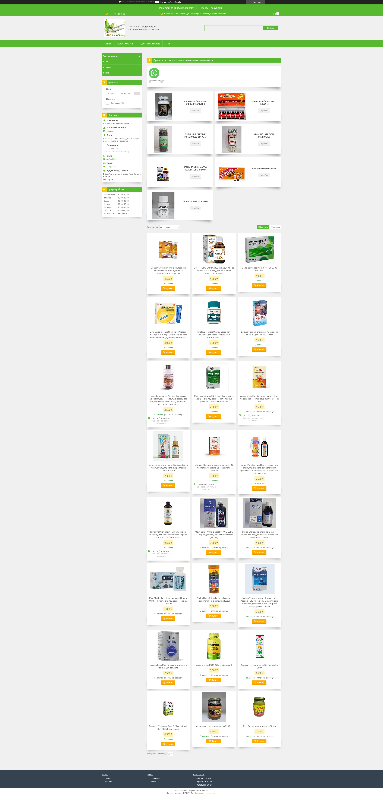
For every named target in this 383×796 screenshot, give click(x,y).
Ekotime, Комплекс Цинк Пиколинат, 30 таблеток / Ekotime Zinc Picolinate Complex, (214, 468)
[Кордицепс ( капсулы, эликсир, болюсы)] (163, 106)
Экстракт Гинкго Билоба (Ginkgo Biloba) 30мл (260, 666)
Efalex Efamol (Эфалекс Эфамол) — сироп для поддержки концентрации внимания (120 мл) (259, 534)
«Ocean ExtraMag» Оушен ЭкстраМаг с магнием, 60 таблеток (168, 666)
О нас (167, 44)
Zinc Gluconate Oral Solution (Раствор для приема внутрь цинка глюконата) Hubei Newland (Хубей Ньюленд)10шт (168, 334)
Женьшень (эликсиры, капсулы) (264, 102)
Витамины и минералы (263, 168)
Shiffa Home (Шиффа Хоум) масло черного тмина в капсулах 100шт (213, 599)
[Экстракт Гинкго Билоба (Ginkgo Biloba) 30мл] (259, 646)
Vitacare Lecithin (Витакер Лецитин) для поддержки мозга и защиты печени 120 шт (259, 399)
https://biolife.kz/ (110, 159)
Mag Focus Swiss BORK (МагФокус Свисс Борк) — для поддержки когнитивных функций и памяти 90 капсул (214, 399)
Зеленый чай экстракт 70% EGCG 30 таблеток (259, 269)
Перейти (195, 110)
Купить (169, 288)
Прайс (106, 73)
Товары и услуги (125, 44)
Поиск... (270, 28)
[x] (162, 80)
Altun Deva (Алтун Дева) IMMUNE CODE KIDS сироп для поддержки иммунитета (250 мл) (213, 534)
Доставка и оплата (150, 44)
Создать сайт (166, 2)
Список (276, 227)
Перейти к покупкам (210, 8)
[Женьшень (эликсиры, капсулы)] (232, 106)
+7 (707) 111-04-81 (204, 778)
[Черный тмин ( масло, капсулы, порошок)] (163, 172)
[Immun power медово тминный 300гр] (214, 707)
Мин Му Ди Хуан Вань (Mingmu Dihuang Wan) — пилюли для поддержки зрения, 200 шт (168, 601)
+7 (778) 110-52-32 (204, 782)
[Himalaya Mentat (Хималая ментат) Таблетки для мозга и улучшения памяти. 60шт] (214, 313)
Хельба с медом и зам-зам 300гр (259, 726)
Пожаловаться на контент (205, 793)
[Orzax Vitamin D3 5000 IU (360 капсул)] (214, 646)
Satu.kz (205, 790)
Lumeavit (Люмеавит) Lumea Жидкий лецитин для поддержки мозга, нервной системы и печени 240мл (168, 534)
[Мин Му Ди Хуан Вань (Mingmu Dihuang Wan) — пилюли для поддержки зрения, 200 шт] (168, 579)
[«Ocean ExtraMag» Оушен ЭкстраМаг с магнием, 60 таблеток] (168, 646)
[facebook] (154, 80)
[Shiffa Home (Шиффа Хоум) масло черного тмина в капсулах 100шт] (214, 579)
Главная (108, 44)
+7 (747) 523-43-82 (204, 785)
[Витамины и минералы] (232, 172)
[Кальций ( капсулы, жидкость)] (232, 139)
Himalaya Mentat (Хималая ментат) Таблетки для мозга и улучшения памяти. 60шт (214, 334)
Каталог (108, 782)
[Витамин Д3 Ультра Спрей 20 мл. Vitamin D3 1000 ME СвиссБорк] (168, 707)
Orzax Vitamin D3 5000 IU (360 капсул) (214, 665)
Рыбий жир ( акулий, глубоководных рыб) (195, 135)
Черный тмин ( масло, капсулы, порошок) (195, 168)
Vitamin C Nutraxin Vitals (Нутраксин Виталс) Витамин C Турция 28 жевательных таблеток (168, 270)
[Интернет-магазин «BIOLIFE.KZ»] (114, 28)
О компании (155, 778)
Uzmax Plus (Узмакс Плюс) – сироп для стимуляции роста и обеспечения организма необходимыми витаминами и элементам (259, 469)
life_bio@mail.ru (110, 166)
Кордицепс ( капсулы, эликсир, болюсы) (195, 102)
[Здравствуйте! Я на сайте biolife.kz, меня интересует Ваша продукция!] (154, 73)
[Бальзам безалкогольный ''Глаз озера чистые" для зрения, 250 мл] (259, 313)
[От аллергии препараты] (163, 205)
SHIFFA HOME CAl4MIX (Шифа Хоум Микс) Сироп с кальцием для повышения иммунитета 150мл (214, 270)
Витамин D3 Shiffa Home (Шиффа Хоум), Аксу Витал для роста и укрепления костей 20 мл (168, 468)
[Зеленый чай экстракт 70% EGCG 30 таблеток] (259, 249)
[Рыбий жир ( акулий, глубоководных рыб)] (163, 139)
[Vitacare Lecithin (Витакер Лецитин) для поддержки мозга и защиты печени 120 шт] (259, 377)
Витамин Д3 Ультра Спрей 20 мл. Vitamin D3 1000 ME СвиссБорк (168, 727)
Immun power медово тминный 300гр (214, 726)
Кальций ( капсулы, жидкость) (264, 135)
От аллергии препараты (195, 201)
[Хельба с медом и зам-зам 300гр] (259, 707)
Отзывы (107, 67)
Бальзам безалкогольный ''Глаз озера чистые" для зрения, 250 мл (259, 333)
